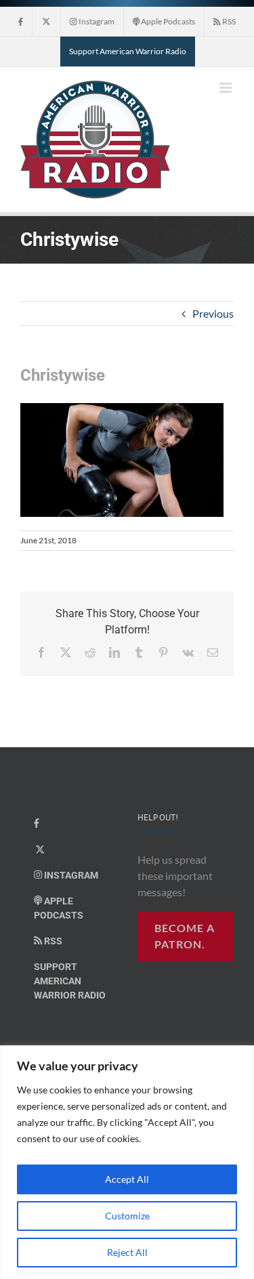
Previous (213, 313)
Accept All (127, 1179)
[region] (127, 1162)
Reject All (127, 1252)
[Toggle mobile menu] (226, 88)
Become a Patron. (184, 935)
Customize (127, 1215)
